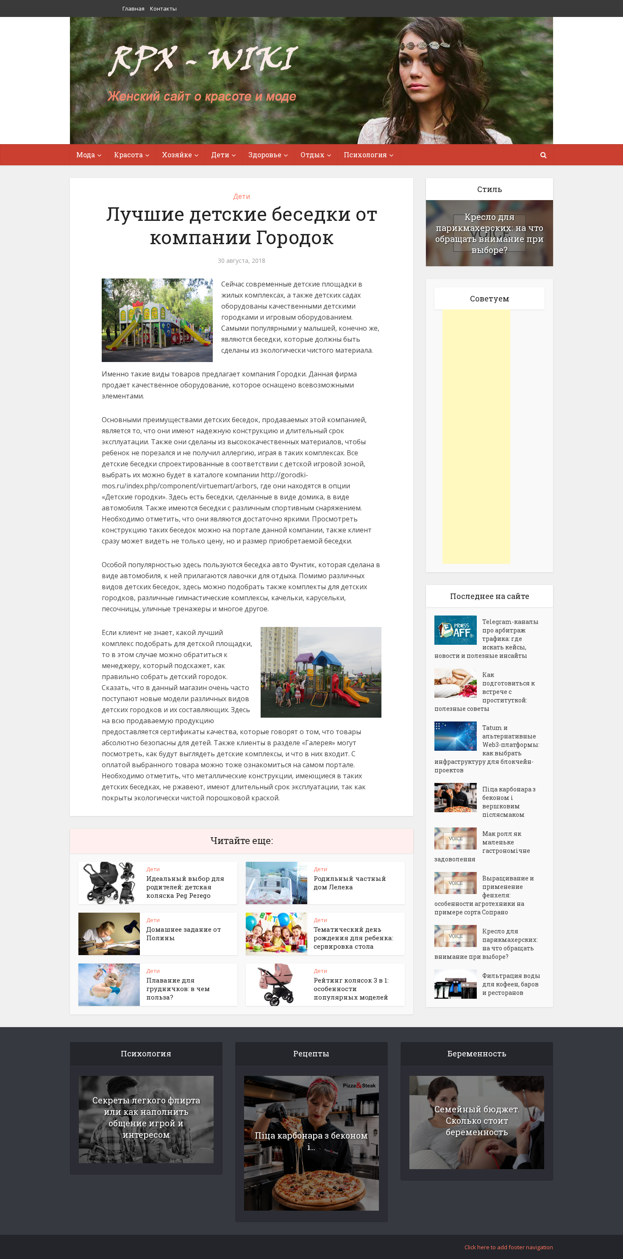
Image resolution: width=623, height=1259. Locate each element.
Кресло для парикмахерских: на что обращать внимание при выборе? (489, 233)
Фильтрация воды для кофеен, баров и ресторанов (511, 984)
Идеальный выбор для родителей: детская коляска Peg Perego (185, 887)
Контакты (163, 8)
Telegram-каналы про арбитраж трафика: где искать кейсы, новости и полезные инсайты (486, 639)
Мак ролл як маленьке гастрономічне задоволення (482, 846)
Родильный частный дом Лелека (350, 882)
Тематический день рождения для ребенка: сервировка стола (353, 937)
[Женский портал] (203, 75)
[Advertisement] (476, 436)
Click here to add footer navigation (508, 1247)
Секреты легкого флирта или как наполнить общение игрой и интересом (146, 1117)
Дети (241, 196)
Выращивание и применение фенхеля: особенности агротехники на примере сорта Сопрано (484, 895)
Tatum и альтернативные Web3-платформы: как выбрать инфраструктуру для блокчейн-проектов (487, 749)
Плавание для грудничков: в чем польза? (178, 988)
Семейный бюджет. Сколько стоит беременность (477, 1120)
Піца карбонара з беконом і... (311, 1141)
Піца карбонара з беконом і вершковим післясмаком (509, 802)
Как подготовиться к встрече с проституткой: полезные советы (484, 692)
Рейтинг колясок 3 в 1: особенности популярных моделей (351, 988)
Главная (133, 8)
